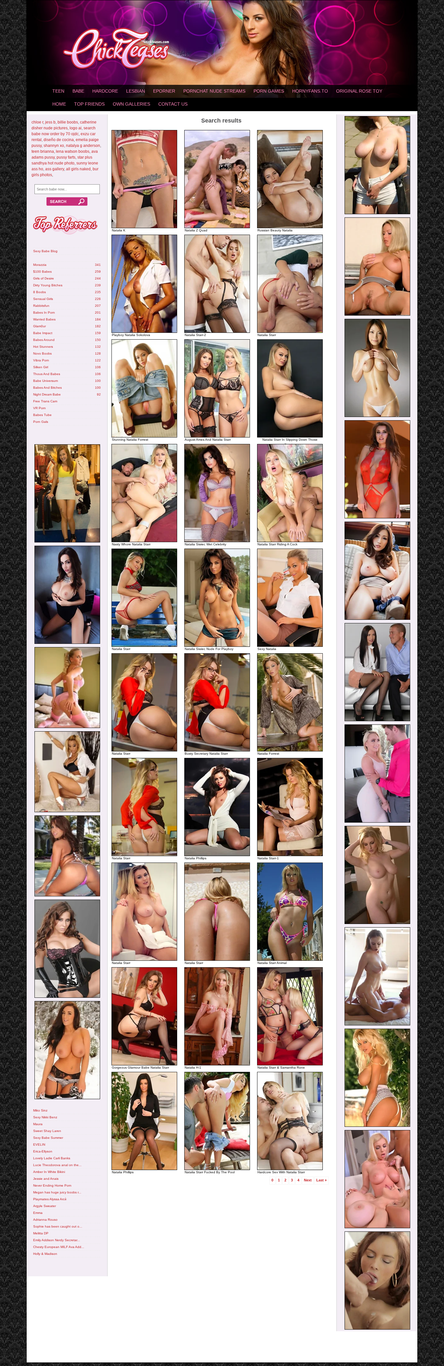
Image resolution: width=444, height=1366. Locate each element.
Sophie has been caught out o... (57, 1226)
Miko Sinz (40, 1110)
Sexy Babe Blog (45, 251)
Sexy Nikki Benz (45, 1117)
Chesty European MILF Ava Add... (58, 1247)
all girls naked (78, 169)
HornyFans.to (310, 91)
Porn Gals (40, 421)
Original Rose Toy (359, 91)
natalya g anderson (83, 145)
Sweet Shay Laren (47, 1131)
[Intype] (66, 494)
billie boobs (68, 122)
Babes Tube (42, 415)
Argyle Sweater (44, 1206)
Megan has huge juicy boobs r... (57, 1192)
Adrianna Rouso (45, 1219)
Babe (78, 91)
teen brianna (43, 151)
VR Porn (39, 408)
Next (308, 1180)
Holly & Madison (45, 1253)
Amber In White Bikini (49, 1172)
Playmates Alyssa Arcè (50, 1199)
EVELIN (39, 1144)
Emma (38, 1213)
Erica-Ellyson (42, 1151)
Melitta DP (40, 1233)
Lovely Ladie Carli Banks (51, 1158)
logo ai (76, 128)
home (59, 104)
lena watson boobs (72, 151)
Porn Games (269, 91)
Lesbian (135, 91)
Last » (321, 1180)
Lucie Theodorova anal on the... (57, 1165)
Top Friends (89, 104)
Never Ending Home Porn (52, 1185)
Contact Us (173, 104)
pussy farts (66, 157)
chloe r (37, 122)
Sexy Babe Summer (48, 1137)
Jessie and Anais (46, 1178)
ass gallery (54, 169)
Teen (58, 91)
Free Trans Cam (45, 401)
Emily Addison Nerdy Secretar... (56, 1240)
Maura (38, 1124)
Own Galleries (131, 104)
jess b (50, 122)
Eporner (164, 91)
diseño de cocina (59, 139)
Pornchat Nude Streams (214, 91)
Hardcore (105, 91)
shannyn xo (54, 145)
